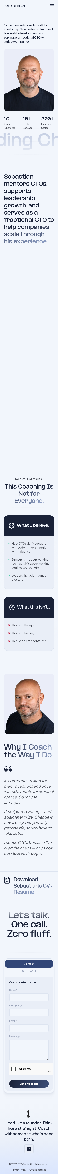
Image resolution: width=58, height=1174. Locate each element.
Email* (13, 1021)
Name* (13, 990)
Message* (15, 1036)
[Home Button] (14, 6)
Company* (15, 1005)
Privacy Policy (19, 1169)
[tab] (29, 964)
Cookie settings (37, 1169)
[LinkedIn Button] (29, 1148)
